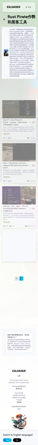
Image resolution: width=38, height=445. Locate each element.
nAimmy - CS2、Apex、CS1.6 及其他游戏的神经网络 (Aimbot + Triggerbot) (15, 208)
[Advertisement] (19, 89)
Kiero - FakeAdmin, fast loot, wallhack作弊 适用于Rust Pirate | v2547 (15, 165)
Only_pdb (32, 138)
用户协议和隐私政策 (19, 386)
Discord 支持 (19, 393)
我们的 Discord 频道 (19, 398)
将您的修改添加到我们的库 (19, 408)
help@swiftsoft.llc (19, 395)
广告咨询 (19, 400)
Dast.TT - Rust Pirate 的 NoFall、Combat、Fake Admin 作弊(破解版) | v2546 (15, 122)
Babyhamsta (31, 226)
